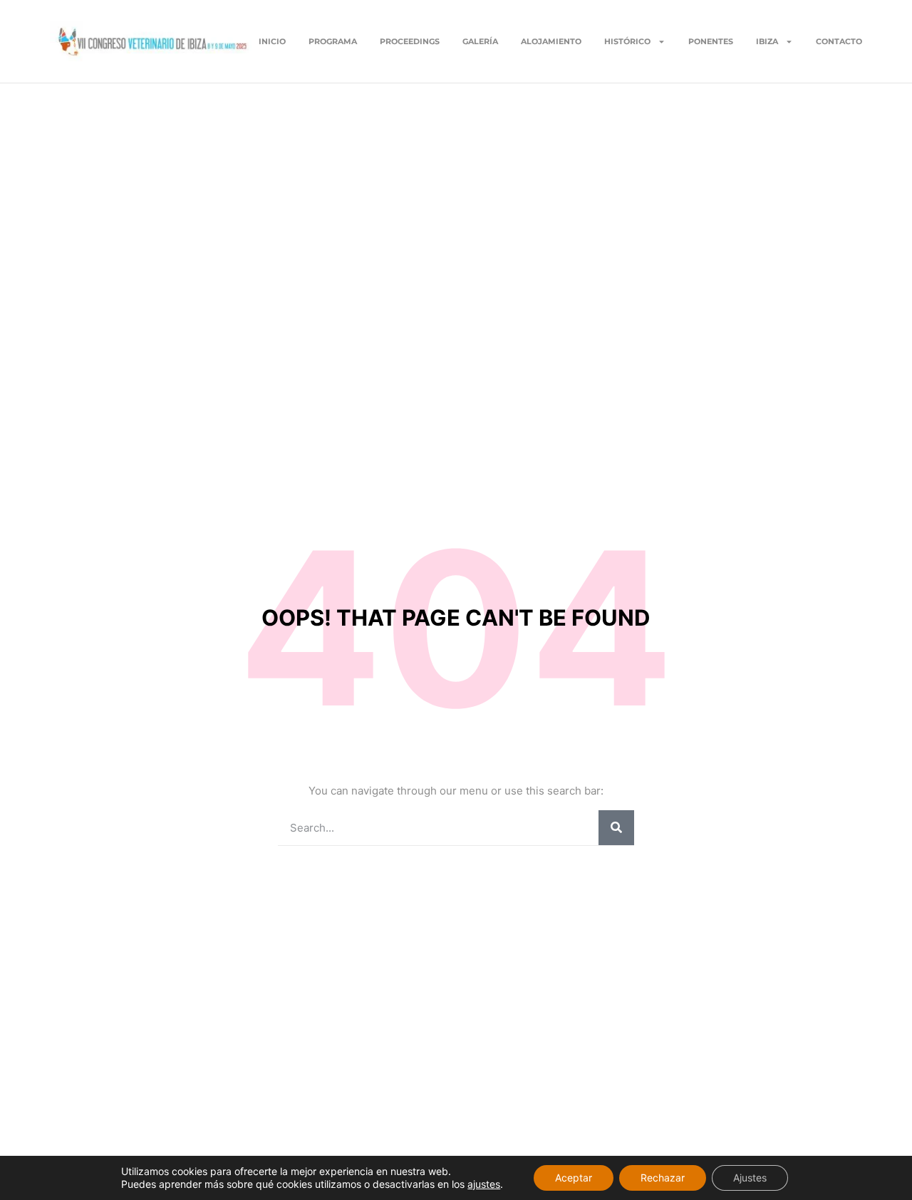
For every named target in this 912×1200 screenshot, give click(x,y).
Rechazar (663, 1177)
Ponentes (710, 41)
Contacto (839, 41)
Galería (480, 41)
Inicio (272, 41)
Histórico (627, 41)
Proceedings (410, 41)
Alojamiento (551, 41)
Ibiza (767, 41)
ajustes (483, 1184)
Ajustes (750, 1177)
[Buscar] (616, 827)
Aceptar (573, 1177)
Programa (333, 41)
